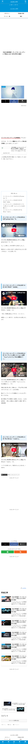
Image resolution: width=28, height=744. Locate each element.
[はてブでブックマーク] (17, 509)
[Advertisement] (14, 35)
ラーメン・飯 (7, 739)
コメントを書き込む (14, 720)
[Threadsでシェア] (11, 509)
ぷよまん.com (14, 1)
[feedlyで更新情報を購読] (7, 551)
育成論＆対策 (21, 737)
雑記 (21, 739)
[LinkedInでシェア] (14, 513)
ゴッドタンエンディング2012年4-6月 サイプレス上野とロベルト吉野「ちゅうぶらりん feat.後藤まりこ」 (13, 206)
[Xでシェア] (5, 505)
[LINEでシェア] (23, 509)
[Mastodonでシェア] (11, 505)
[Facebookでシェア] (5, 509)
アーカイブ (5, 474)
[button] (22, 101)
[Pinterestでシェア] (8, 513)
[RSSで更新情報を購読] (20, 551)
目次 (12, 193)
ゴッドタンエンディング (14, 474)
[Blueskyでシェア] (17, 505)
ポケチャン (7, 737)
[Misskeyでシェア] (23, 505)
